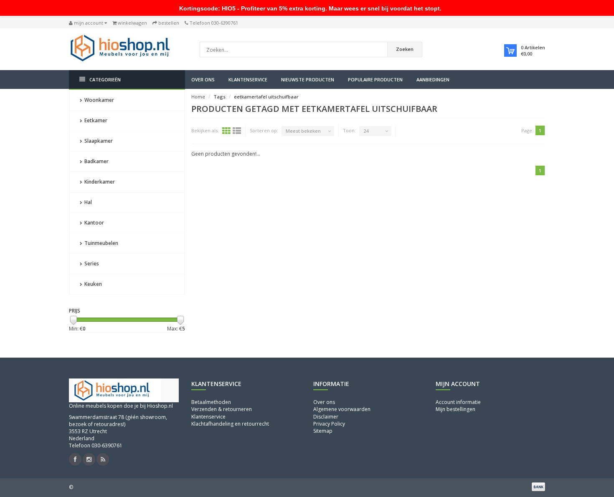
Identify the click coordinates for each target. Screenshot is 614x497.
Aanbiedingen (432, 79)
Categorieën (105, 79)
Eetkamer (95, 120)
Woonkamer (98, 99)
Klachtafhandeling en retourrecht (230, 423)
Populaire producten (375, 79)
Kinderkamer (99, 181)
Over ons (203, 79)
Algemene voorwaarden (341, 409)
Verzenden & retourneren (221, 409)
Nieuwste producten (307, 79)
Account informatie (458, 402)
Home (198, 96)
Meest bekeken (303, 131)
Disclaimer (325, 416)
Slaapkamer (98, 140)
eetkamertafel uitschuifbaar (266, 96)
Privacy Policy (329, 423)
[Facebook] (75, 459)
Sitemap (322, 430)
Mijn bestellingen (455, 409)
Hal (87, 202)
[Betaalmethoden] (538, 486)
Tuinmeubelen (100, 243)
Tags (219, 96)
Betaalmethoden (211, 402)
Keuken (92, 284)
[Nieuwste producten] (102, 459)
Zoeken (405, 49)
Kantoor (93, 222)
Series (91, 263)
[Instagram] (89, 459)
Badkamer (96, 161)
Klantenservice (247, 79)
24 (365, 131)
